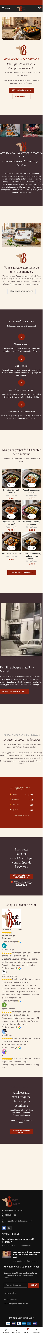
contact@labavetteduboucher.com (18, 1221)
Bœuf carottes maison (11, 553)
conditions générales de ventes (16, 1304)
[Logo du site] (21, 8)
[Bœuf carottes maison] (11, 541)
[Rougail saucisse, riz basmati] (31, 478)
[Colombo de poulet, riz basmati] (31, 510)
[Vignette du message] (6, 1256)
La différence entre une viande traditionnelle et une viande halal (26, 1255)
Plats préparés (11, 495)
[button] (9, 485)
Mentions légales (10, 1299)
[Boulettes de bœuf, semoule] (11, 478)
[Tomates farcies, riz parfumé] (11, 510)
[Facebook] (4, 1228)
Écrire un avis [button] (8, 938)
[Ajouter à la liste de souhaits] (13, 485)
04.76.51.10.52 (10, 1215)
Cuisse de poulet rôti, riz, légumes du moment (32, 555)
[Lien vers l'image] (11, 1201)
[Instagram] (9, 1228)
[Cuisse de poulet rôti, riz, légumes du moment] (31, 541)
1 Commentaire (25, 1245)
